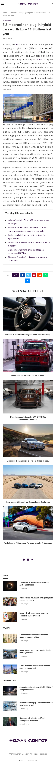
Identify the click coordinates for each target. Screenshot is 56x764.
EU (17, 44)
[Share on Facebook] (22, 275)
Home (5, 12)
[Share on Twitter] (28, 275)
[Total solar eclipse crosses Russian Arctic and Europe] (10, 586)
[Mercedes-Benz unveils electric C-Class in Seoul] (28, 440)
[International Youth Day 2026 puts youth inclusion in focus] (10, 601)
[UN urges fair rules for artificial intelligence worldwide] (10, 721)
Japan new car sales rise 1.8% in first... (28, 376)
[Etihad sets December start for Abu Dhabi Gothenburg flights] (10, 638)
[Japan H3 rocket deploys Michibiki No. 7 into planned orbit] (10, 690)
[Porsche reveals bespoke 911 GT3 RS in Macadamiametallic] (28, 396)
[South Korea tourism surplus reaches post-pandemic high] (10, 669)
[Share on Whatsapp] (45, 275)
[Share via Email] (27, 281)
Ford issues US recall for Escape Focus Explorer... (28, 502)
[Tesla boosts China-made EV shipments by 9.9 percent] (28, 523)
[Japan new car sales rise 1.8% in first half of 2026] (28, 355)
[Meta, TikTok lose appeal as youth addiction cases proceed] (10, 617)
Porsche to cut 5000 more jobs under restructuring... (28, 334)
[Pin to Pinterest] (34, 275)
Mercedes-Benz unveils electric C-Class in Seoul (28, 461)
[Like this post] (16, 275)
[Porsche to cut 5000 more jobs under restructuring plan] (28, 314)
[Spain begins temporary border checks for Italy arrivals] (10, 654)
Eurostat (41, 59)
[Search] (53, 4)
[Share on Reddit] (39, 275)
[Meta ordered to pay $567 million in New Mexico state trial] (10, 706)
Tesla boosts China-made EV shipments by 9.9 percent (28, 543)
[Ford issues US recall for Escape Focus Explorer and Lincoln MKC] (28, 482)
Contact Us (32, 760)
